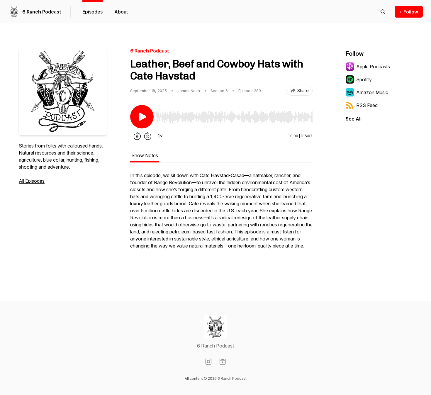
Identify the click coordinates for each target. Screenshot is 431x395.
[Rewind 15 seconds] (137, 136)
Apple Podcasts (373, 66)
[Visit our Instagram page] (208, 362)
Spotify (364, 79)
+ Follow (408, 12)
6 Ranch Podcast (41, 12)
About (121, 12)
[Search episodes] (383, 11)
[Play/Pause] (142, 116)
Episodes (92, 12)
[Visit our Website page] (222, 362)
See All (354, 119)
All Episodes (32, 181)
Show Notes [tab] (144, 155)
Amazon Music (372, 92)
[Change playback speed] (160, 136)
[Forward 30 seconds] (148, 136)
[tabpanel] (221, 220)
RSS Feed (367, 105)
